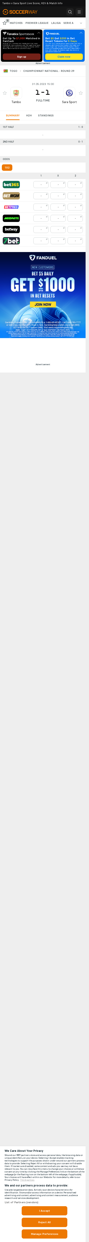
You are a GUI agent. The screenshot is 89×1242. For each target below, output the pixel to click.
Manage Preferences (44, 1234)
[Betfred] (11, 207)
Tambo (16, 102)
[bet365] (11, 184)
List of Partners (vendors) (21, 1202)
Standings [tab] (46, 115)
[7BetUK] (11, 240)
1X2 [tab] (7, 167)
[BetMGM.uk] (11, 195)
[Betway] (11, 229)
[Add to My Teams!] (4, 93)
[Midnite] (11, 218)
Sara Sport (69, 102)
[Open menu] (79, 12)
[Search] (70, 12)
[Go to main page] (23, 12)
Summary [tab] (13, 115)
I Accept (44, 1210)
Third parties (27, 1180)
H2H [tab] (29, 115)
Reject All (44, 1222)
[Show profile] (16, 93)
